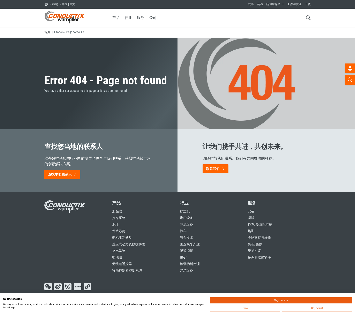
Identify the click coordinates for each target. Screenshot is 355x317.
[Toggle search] (308, 17)
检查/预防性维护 (260, 224)
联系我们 (213, 169)
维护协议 (254, 251)
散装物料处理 (190, 264)
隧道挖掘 (186, 251)
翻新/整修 (255, 244)
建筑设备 (186, 270)
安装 (251, 211)
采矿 (183, 257)
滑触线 (117, 211)
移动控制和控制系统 (127, 270)
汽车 (183, 231)
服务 (140, 17)
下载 (308, 4)
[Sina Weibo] (58, 287)
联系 (251, 4)
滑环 (115, 224)
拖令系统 (118, 218)
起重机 (185, 211)
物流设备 (186, 224)
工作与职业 (294, 4)
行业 (128, 17)
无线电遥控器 (122, 264)
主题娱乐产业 (190, 244)
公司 (153, 17)
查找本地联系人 (60, 174)
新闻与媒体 (273, 4)
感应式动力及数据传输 (128, 244)
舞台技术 (186, 238)
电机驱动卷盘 (122, 238)
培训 (251, 231)
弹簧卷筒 (118, 231)
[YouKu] (77, 287)
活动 (260, 4)
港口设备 (186, 218)
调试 (251, 218)
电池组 (117, 257)
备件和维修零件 (259, 257)
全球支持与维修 (259, 238)
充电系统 (118, 251)
